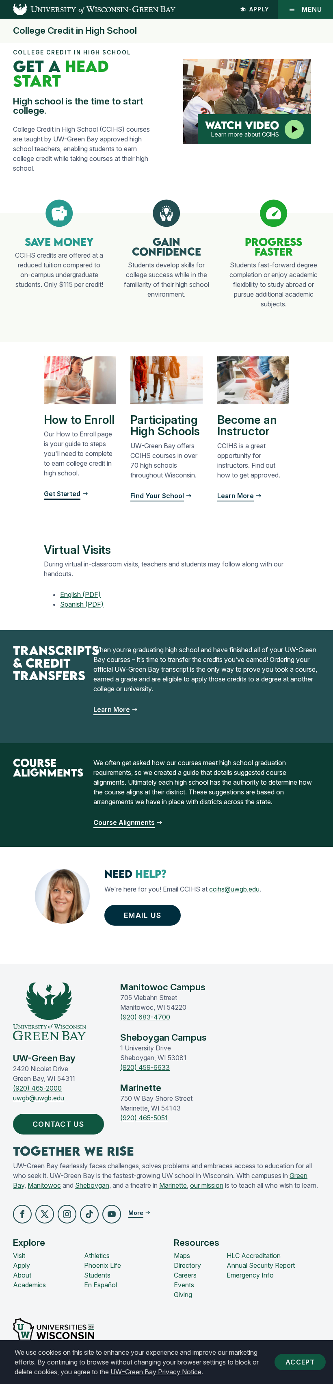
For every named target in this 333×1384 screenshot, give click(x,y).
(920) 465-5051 (144, 1118)
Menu (312, 9)
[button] (22, 1214)
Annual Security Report (261, 1265)
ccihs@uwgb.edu (234, 889)
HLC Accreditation (254, 1256)
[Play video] (294, 129)
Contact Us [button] (58, 1124)
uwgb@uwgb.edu (38, 1098)
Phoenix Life (102, 1265)
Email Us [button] (142, 915)
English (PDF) (80, 594)
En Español (100, 1285)
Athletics (97, 1256)
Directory (187, 1265)
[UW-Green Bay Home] (87, 9)
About (22, 1275)
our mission (206, 1185)
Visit (19, 1256)
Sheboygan (92, 1185)
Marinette (173, 1185)
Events (184, 1285)
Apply (259, 9)
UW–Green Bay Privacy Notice (155, 1372)
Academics (29, 1285)
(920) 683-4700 (145, 1017)
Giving (183, 1295)
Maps (182, 1256)
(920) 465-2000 (37, 1088)
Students (97, 1275)
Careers (185, 1275)
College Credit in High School (75, 30)
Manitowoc (44, 1185)
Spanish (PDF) (82, 604)
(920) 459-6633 (145, 1067)
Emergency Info (250, 1275)
